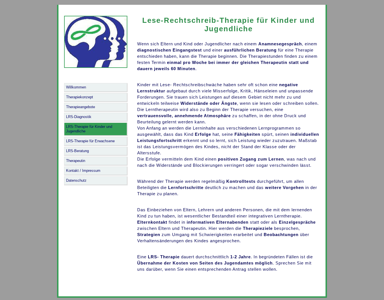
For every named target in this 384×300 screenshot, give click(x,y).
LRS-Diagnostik (78, 117)
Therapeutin (75, 161)
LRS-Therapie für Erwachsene (90, 141)
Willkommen (76, 87)
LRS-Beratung (77, 151)
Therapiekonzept (79, 97)
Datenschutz (76, 180)
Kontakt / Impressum (83, 170)
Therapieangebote (80, 107)
